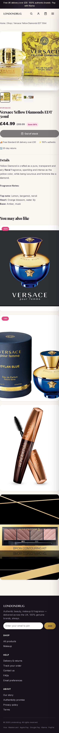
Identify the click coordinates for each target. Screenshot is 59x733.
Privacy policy (10, 704)
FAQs (6, 675)
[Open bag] (46, 14)
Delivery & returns (12, 660)
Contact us (9, 670)
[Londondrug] (12, 13)
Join (50, 626)
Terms (6, 709)
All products (9, 641)
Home (2, 23)
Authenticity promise (14, 699)
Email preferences (12, 680)
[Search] (31, 14)
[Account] (38, 14)
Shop (9, 23)
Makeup (7, 646)
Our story (8, 695)
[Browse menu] (53, 14)
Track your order (12, 665)
